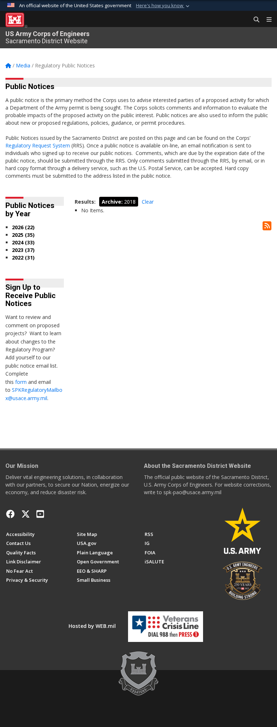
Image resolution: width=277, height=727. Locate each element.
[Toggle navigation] (266, 20)
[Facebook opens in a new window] (10, 513)
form (21, 381)
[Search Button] (254, 20)
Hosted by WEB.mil (92, 625)
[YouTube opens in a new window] (40, 513)
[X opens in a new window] (25, 513)
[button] (163, 5)
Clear (148, 201)
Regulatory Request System (37, 145)
